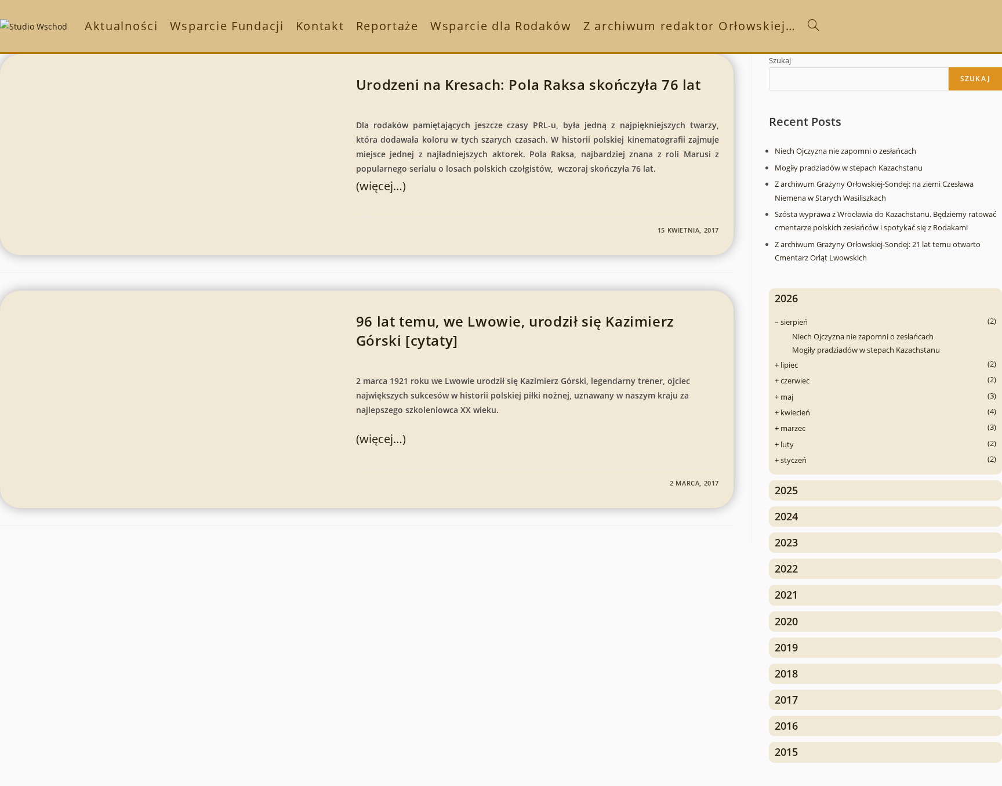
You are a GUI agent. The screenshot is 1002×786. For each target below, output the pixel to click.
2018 (786, 673)
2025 (786, 490)
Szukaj (780, 60)
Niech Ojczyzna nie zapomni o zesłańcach (845, 151)
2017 (786, 700)
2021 (786, 595)
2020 (786, 621)
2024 (786, 516)
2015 (786, 752)
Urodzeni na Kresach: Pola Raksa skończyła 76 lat (528, 84)
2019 (786, 647)
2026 (786, 298)
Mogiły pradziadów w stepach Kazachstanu (849, 167)
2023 (786, 542)
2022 (786, 568)
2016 (786, 726)
